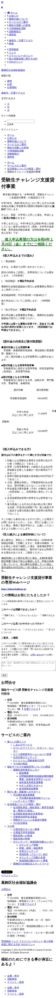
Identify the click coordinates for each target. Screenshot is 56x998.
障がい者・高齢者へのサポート (24, 792)
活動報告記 (14, 31)
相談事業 (24, 773)
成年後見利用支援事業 (31, 782)
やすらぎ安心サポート (31, 785)
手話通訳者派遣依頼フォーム (34, 798)
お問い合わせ (36, 654)
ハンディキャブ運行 (24, 801)
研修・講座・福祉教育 (31, 848)
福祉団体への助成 (22, 835)
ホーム (14, 12)
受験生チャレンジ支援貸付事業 (30, 820)
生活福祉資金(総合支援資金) (28, 813)
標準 (9, 81)
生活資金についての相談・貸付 (24, 168)
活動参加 (12, 979)
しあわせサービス (22, 745)
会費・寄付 (13, 976)
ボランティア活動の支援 (32, 857)
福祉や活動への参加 (19, 25)
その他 (10, 826)
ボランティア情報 (28, 845)
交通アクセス (31, 709)
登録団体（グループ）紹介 (33, 854)
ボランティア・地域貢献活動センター (33, 842)
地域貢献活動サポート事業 (33, 860)
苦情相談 (13, 49)
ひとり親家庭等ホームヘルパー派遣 (32, 754)
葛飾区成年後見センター (26, 770)
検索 (11, 43)
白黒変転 (12, 87)
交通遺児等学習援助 (24, 832)
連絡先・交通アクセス (20, 40)
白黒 (9, 84)
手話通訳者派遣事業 (24, 795)
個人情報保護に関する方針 (23, 58)
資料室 (12, 34)
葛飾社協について (18, 19)
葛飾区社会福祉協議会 (13, 70)
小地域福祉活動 (17, 28)
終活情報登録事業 (28, 788)
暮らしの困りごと (16, 741)
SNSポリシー (15, 62)
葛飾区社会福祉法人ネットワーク (31, 863)
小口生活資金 (20, 823)
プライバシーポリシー (20, 55)
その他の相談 (20, 763)
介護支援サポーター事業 (26, 829)
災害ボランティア (28, 851)
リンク (12, 52)
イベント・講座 (15, 982)
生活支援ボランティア (25, 757)
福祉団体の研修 (21, 838)
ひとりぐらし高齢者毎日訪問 (28, 760)
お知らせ (13, 16)
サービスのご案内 (18, 22)
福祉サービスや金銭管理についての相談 (28, 766)
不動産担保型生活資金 (25, 817)
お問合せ (6, 889)
